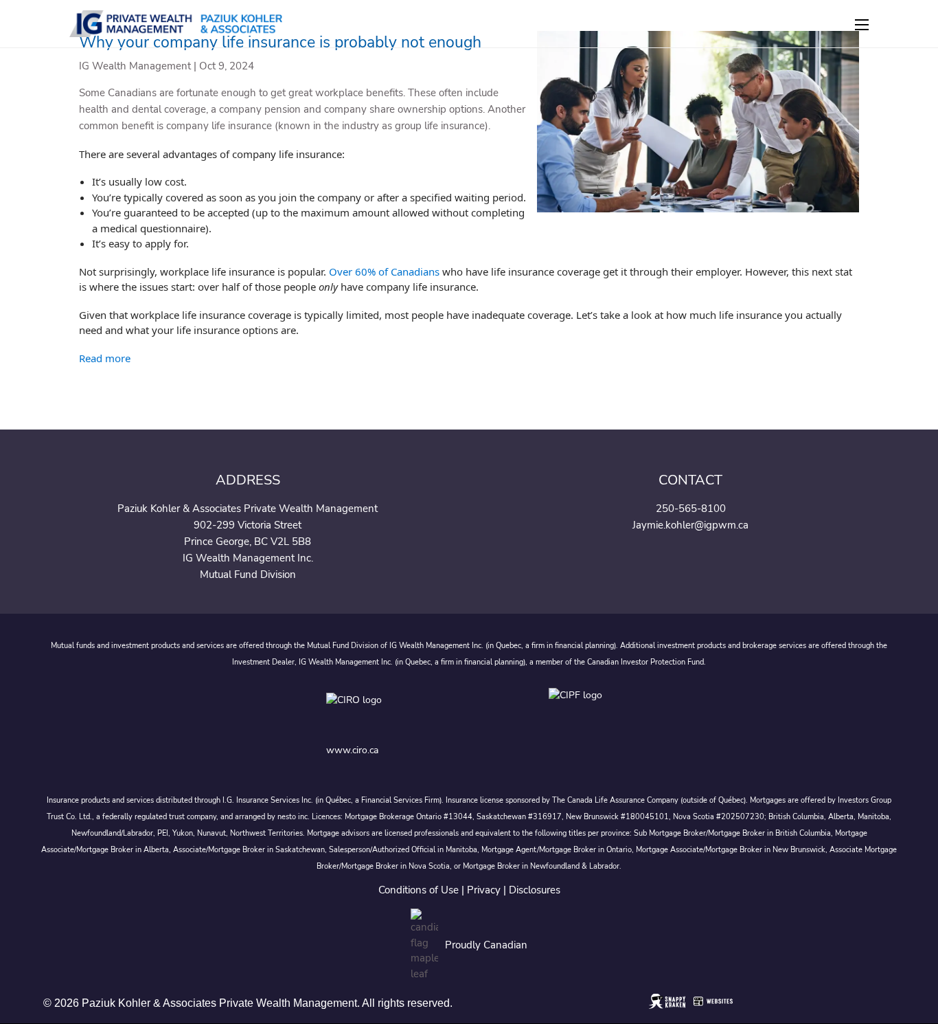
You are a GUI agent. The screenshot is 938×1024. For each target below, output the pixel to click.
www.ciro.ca (352, 750)
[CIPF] (580, 710)
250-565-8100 (691, 508)
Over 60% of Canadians (384, 271)
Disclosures (534, 890)
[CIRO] (397, 710)
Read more (104, 358)
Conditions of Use (418, 890)
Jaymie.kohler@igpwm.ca (690, 525)
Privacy (484, 890)
